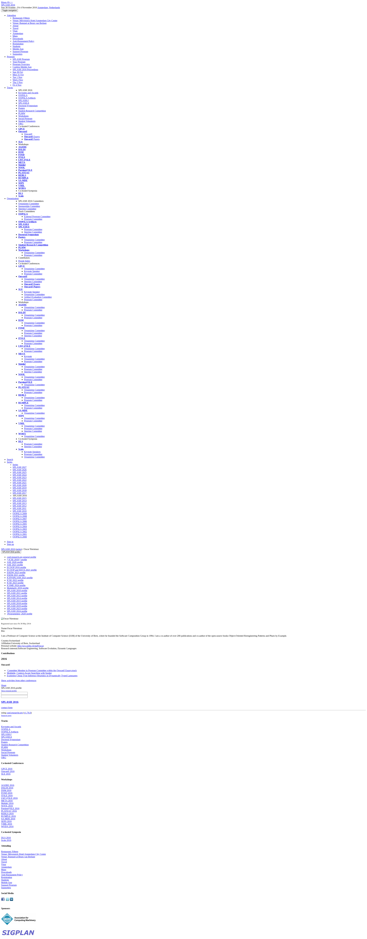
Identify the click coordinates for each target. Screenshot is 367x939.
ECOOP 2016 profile (16, 567)
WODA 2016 (7, 826)
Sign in (10, 541)
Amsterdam (18, 33)
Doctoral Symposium (28, 105)
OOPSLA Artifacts (27, 98)
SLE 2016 (5, 774)
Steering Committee (27, 209)
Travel (15, 28)
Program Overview (21, 64)
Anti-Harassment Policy (23, 41)
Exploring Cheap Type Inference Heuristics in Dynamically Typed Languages (42, 675)
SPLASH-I (23, 100)
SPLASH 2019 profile (17, 606)
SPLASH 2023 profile (17, 608)
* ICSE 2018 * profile (17, 559)
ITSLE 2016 (7, 795)
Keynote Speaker (32, 271)
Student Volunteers (26, 121)
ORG (20, 123)
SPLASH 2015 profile (17, 601)
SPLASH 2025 (20, 472)
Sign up (10, 544)
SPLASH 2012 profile (17, 595)
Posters (21, 108)
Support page (6, 715)
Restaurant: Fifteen (21, 18)
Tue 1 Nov (17, 77)
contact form (6, 707)
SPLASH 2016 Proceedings (25, 69)
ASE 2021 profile (15, 565)
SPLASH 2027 (20, 467)
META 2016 (7, 800)
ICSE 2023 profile (15, 583)
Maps (15, 36)
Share (3, 685)
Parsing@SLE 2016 (10, 808)
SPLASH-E (23, 103)
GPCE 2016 (6, 769)
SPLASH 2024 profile (17, 611)
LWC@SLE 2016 (9, 798)
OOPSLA (23, 95)
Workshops (23, 116)
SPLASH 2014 (20, 501)
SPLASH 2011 (19, 508)
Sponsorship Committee (29, 206)
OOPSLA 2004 (20, 526)
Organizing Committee (28, 203)
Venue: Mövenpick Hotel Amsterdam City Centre (35, 20)
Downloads (18, 38)
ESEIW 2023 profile (16, 572)
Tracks (10, 87)
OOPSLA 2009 (20, 513)
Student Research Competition (32, 111)
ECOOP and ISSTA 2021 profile (22, 570)
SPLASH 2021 (20, 482)
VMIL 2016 (6, 824)
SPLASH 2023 (20, 477)
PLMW (21, 113)
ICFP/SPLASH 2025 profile (20, 577)
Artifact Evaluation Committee (38, 297)
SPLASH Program (21, 59)
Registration (18, 44)
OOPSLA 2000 (20, 537)
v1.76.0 (27, 713)
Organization (13, 198)
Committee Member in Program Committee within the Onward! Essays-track (42, 670)
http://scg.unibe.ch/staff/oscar (30, 646)
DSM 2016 (6, 790)
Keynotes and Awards (28, 93)
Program (11, 56)
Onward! (28, 134)
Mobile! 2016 (7, 803)
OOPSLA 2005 (20, 524)
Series (15, 464)
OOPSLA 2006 (20, 521)
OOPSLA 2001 (20, 534)
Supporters (17, 54)
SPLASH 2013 (20, 503)
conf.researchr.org (15, 713)
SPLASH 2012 (20, 506)
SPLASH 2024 (20, 475)
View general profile (9, 691)
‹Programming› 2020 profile (19, 614)
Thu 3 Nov (18, 82)
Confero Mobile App (22, 67)
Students (16, 46)
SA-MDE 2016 (8, 819)
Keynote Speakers (32, 452)
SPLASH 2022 (20, 480)
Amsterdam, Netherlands (48, 7)
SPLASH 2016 (8, 549)
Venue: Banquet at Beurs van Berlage (30, 23)
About (15, 25)
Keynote (28, 356)
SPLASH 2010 (20, 511)
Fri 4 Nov (17, 85)
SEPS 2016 (6, 821)
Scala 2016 (6, 840)
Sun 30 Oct (18, 72)
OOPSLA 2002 (20, 531)
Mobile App (18, 49)
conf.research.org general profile (21, 557)
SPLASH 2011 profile (17, 593)
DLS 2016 (6, 837)
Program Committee (33, 219)
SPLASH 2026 (20, 470)
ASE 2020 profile (15, 562)
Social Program (25, 118)
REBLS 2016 (7, 813)
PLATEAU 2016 (9, 811)
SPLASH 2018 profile (17, 603)
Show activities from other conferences (18, 680)
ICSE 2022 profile (15, 580)
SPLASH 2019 (20, 488)
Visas (15, 31)
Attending (11, 15)
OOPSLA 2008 (20, 516)
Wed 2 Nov (18, 80)
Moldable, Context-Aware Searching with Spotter (29, 673)
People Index (24, 261)
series (18, 549)
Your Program (19, 62)
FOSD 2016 (6, 793)
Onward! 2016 (7, 771)
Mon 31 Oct (18, 74)
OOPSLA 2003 (20, 529)
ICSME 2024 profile (16, 585)
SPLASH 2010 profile (17, 590)
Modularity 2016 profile (18, 588)
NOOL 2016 (7, 806)
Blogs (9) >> (7, 2)
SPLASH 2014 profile (17, 598)
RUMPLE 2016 (8, 816)
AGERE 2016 (7, 785)
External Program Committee (37, 216)
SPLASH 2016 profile (11, 552)
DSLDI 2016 (7, 788)
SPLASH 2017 (20, 493)
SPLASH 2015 (20, 498)
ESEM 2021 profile (16, 575)
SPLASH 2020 (20, 485)
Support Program (20, 51)
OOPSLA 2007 (20, 519)
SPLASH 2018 (20, 490)
